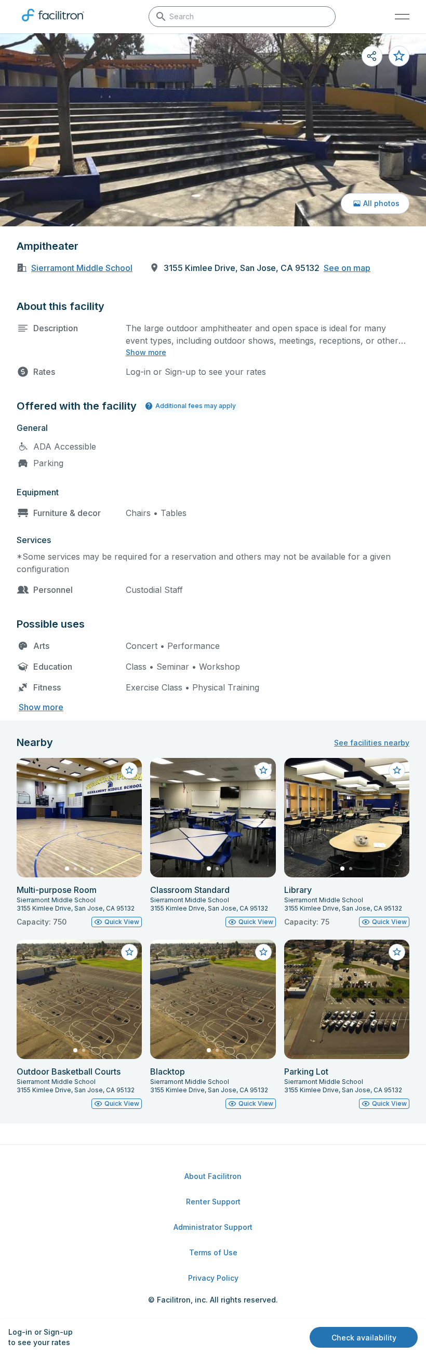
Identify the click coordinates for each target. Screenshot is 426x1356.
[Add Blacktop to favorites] (263, 952)
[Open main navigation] (402, 16)
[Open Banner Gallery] (213, 129)
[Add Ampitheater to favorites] (399, 56)
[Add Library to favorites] (397, 770)
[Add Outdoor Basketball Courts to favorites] (129, 952)
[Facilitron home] (53, 23)
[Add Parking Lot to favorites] (397, 952)
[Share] (372, 56)
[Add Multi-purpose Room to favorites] (129, 770)
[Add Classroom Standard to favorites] (263, 770)
